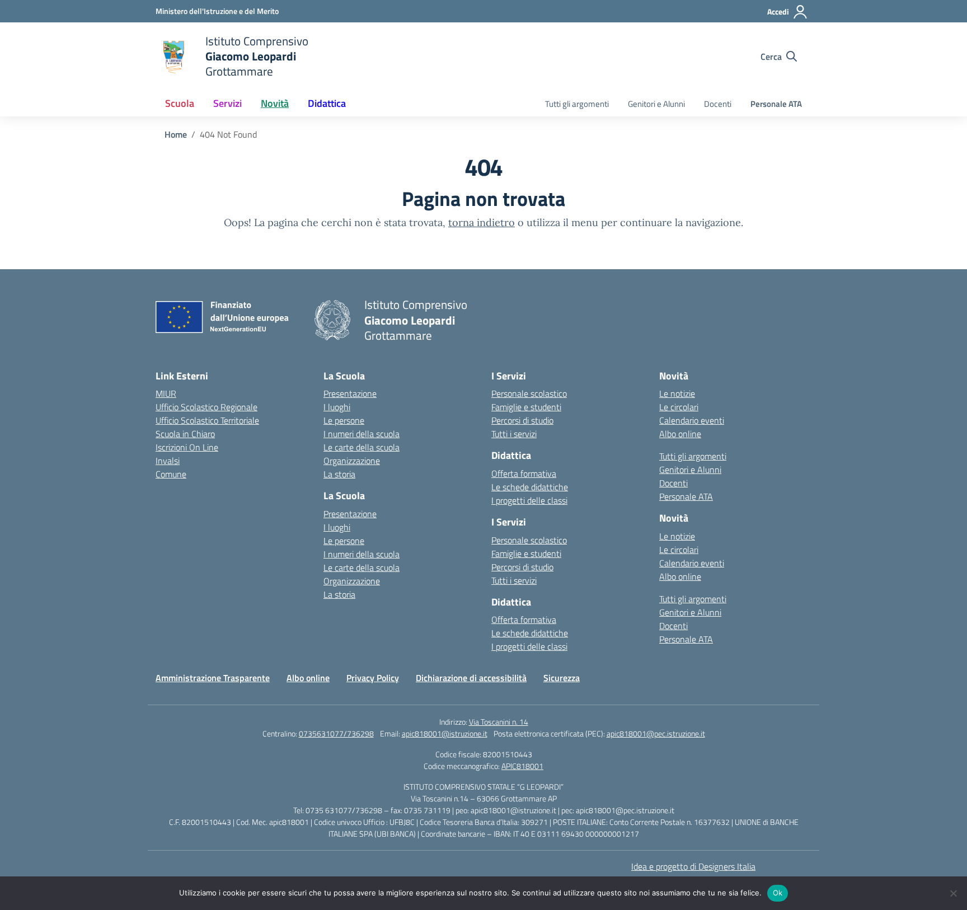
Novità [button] (275, 103)
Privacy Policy (372, 677)
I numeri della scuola (361, 433)
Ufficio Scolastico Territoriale (207, 420)
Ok (778, 892)
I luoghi (336, 407)
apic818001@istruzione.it (444, 733)
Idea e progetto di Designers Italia (693, 866)
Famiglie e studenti (526, 407)
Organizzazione (351, 460)
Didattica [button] (327, 103)
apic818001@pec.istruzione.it (656, 733)
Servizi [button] (227, 103)
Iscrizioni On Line (187, 447)
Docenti (717, 103)
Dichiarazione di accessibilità (471, 677)
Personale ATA (776, 103)
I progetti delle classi (529, 500)
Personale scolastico (529, 393)
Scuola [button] (179, 103)
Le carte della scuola (361, 447)
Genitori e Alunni (656, 103)
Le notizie (677, 393)
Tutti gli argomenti (577, 103)
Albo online (680, 433)
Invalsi (168, 460)
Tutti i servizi (514, 433)
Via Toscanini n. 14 (498, 722)
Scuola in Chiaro (185, 433)
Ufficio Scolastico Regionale (206, 407)
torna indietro (481, 222)
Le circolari (678, 407)
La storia (339, 474)
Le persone (343, 420)
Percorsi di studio (522, 420)
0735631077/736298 (336, 733)
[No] (953, 893)
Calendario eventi (691, 420)
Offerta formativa (523, 473)
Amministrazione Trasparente (213, 677)
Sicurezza (561, 677)
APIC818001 (522, 766)
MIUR (166, 393)
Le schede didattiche (529, 487)
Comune (171, 474)
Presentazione (350, 393)
